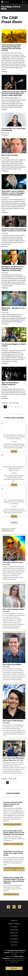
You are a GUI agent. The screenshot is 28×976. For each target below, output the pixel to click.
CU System (14, 927)
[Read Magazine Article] (14, 886)
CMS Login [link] (14, 968)
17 (8, 406)
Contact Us (14, 920)
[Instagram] (14, 909)
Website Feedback (14, 923)
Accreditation (14, 939)
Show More (14, 522)
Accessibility (14, 936)
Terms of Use (14, 933)
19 (15, 406)
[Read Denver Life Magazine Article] (14, 861)
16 (5, 406)
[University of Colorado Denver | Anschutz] (5, 2)
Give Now (14, 945)
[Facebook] (8, 909)
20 (18, 406)
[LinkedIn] (19, 909)
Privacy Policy (14, 930)
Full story (4, 71)
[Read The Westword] (14, 813)
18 (11, 406)
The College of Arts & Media (10, 8)
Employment (14, 942)
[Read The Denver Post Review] (14, 838)
